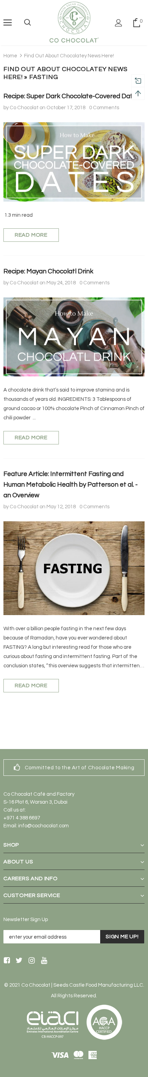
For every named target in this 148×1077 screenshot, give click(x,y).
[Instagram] (30, 960)
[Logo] (74, 22)
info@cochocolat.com (43, 825)
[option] (74, 767)
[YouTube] (43, 960)
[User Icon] (118, 22)
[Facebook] (5, 960)
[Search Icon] (27, 22)
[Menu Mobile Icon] (7, 23)
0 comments (104, 107)
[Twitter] (18, 960)
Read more (31, 235)
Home (10, 55)
